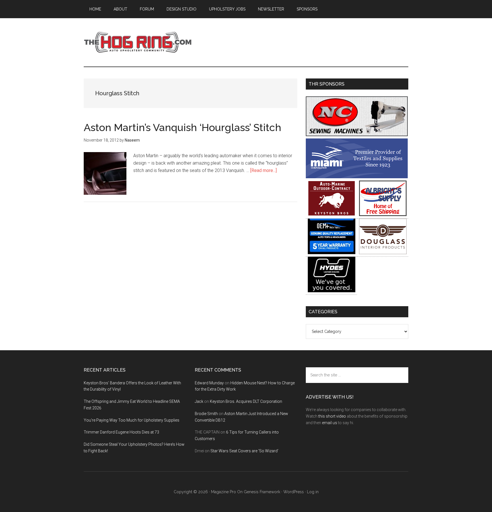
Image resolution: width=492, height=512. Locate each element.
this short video (332, 416)
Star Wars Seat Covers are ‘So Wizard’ (244, 451)
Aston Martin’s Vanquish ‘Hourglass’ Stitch (182, 127)
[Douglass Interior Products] (383, 252)
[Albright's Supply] (383, 214)
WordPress (293, 492)
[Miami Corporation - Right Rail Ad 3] (357, 176)
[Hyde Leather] (331, 290)
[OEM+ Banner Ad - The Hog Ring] (331, 252)
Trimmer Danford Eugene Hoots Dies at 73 (121, 432)
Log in (313, 492)
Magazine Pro (223, 492)
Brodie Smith (206, 413)
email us (329, 422)
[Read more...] (263, 170)
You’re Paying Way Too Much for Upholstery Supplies (131, 420)
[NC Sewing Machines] (357, 134)
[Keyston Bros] (331, 214)
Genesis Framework (262, 492)
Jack (199, 401)
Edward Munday (209, 383)
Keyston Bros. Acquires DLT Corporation (246, 401)
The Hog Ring (138, 42)
